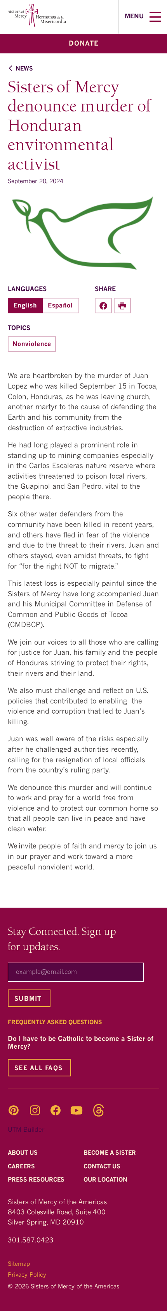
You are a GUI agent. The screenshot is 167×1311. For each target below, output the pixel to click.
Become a (110, 1154)
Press (37, 1180)
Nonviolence (31, 344)
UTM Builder (26, 1130)
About (23, 1154)
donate (84, 44)
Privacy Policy (27, 1275)
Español (60, 306)
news (24, 69)
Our (106, 1180)
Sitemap (19, 1264)
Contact (103, 1167)
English (25, 306)
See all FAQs (38, 1068)
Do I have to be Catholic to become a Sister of (80, 1043)
